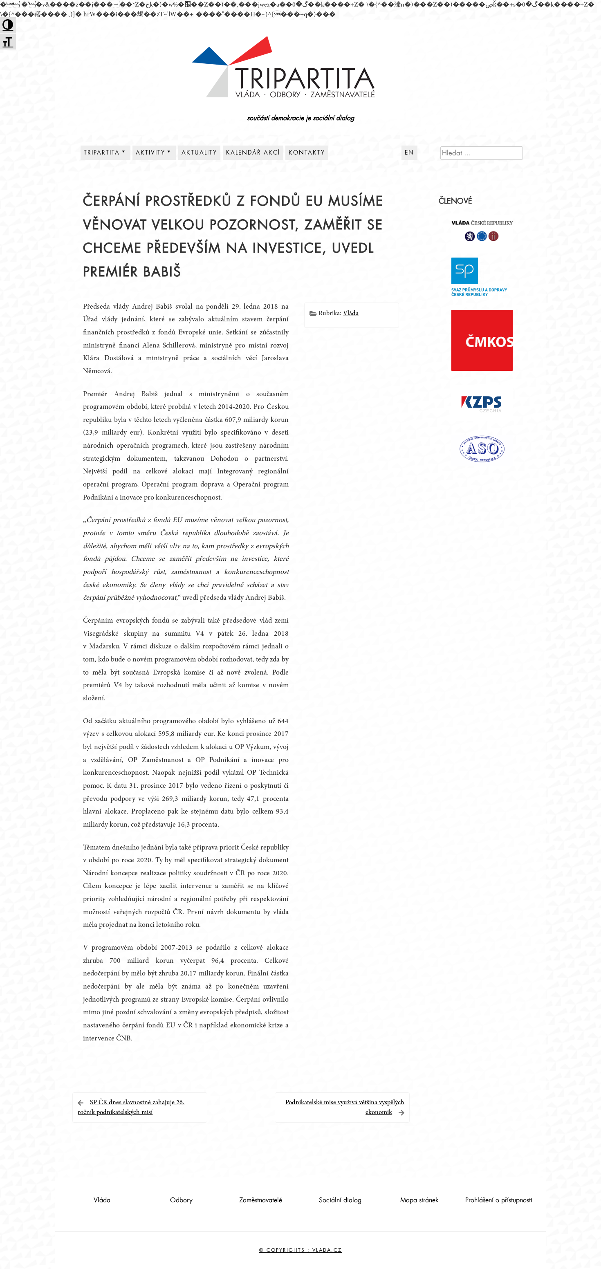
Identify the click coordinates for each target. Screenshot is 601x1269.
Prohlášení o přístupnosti (498, 1200)
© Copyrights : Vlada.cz (300, 1250)
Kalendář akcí (253, 152)
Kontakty (307, 152)
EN (409, 152)
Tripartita (102, 152)
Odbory (181, 1200)
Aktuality (199, 152)
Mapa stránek (419, 1200)
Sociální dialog (340, 1200)
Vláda (351, 313)
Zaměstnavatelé (260, 1200)
